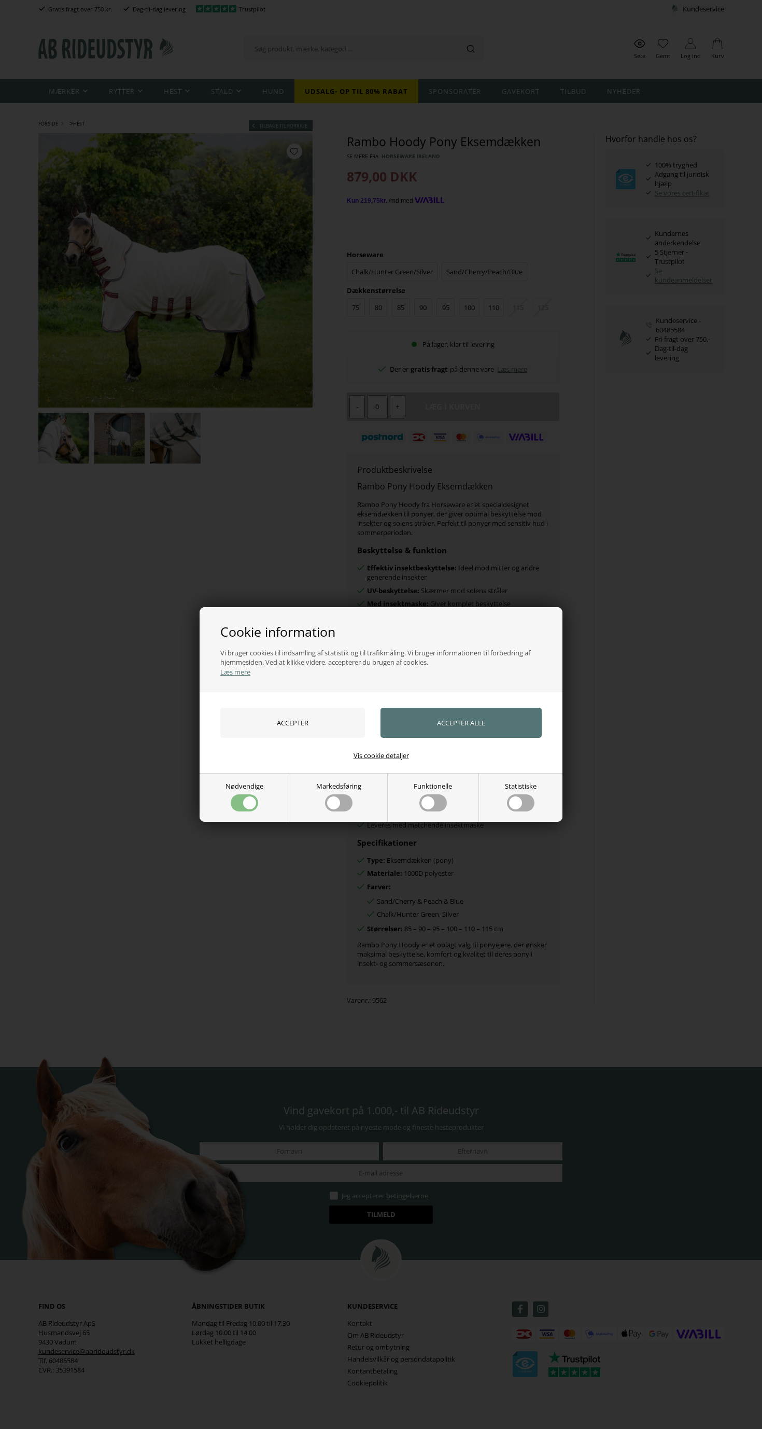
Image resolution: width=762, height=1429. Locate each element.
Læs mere (235, 672)
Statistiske (521, 786)
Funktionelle (433, 786)
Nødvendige (244, 786)
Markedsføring (338, 786)
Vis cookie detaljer (381, 755)
